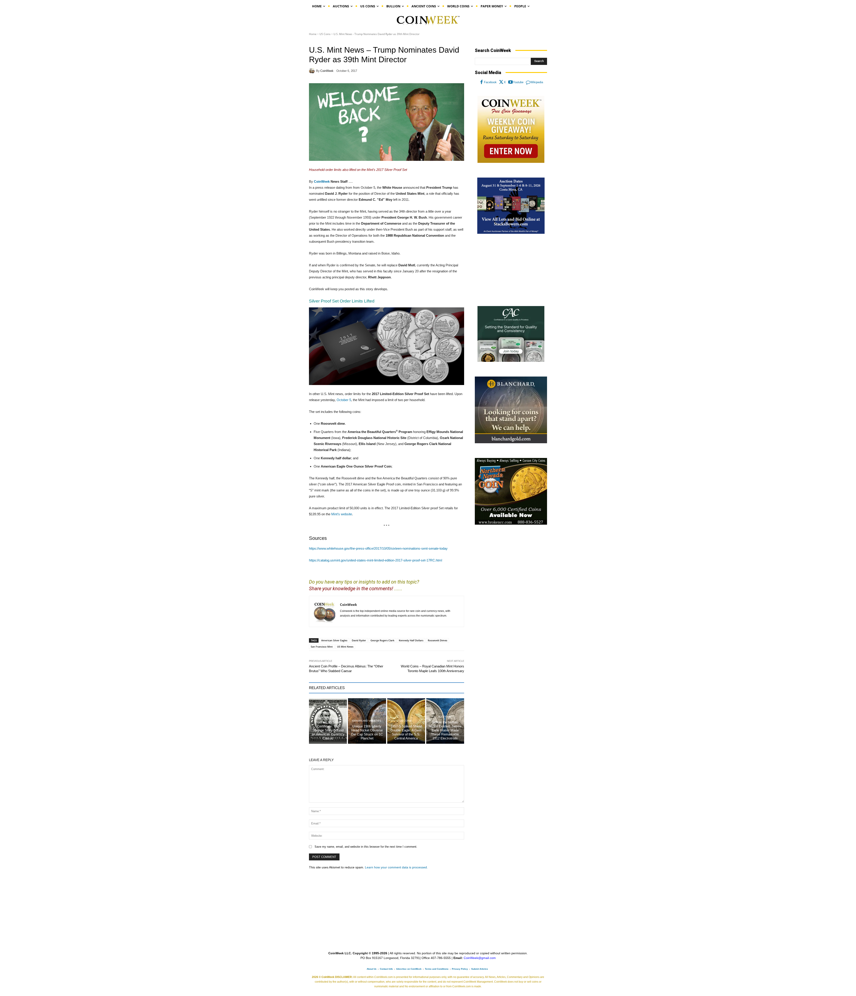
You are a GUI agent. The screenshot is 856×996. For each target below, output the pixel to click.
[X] (501, 82)
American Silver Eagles (334, 640)
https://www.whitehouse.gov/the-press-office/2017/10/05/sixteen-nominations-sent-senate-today (378, 548)
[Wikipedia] (528, 82)
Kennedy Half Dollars (411, 640)
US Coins (325, 34)
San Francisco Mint (322, 646)
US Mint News (345, 646)
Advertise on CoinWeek (409, 969)
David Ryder (359, 640)
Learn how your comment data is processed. (396, 867)
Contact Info (386, 969)
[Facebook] (481, 82)
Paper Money (327, 713)
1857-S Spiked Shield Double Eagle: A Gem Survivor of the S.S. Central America (406, 732)
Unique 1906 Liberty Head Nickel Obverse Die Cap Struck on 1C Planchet (367, 732)
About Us (372, 969)
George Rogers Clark (382, 640)
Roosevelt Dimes (437, 640)
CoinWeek (326, 70)
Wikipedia (537, 82)
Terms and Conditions (437, 969)
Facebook (490, 82)
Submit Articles (479, 969)
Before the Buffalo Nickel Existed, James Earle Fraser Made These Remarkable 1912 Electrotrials (445, 730)
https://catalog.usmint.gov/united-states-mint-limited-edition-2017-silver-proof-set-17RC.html (375, 560)
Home (313, 34)
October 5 (344, 400)
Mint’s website (341, 514)
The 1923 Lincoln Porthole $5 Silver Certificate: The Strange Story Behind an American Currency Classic (328, 728)
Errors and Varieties (366, 721)
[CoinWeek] (312, 71)
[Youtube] (510, 82)
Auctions (444, 717)
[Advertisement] (511, 270)
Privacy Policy (460, 969)
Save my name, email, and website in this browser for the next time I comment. (366, 846)
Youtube (518, 82)
